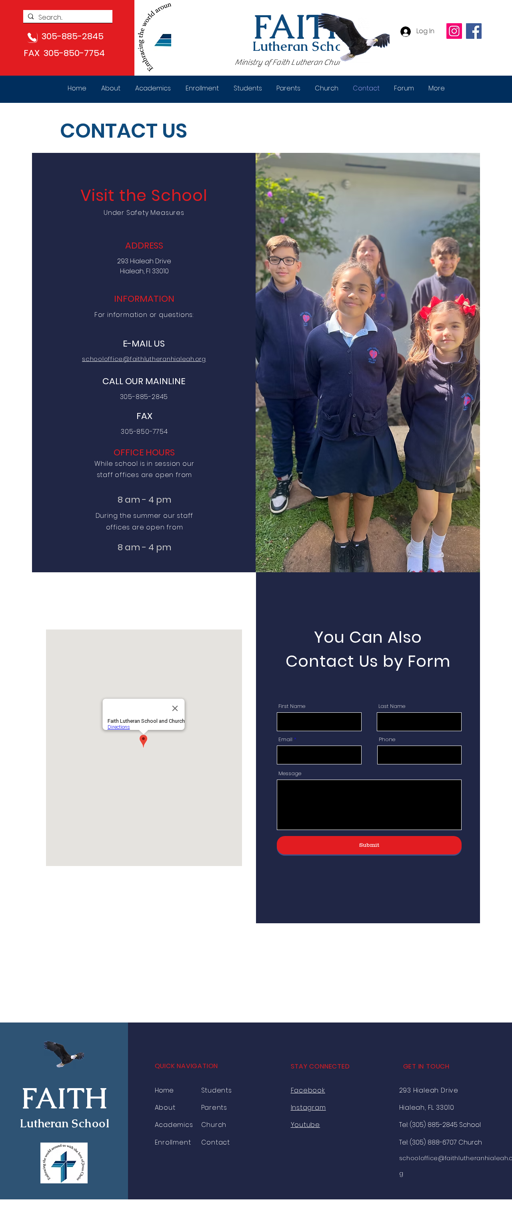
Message (289, 773)
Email (285, 739)
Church (214, 1124)
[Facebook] (474, 31)
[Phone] (32, 37)
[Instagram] (454, 31)
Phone (387, 739)
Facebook (308, 1090)
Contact (215, 1142)
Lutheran (282, 46)
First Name (291, 706)
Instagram (308, 1107)
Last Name (391, 706)
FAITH (303, 27)
